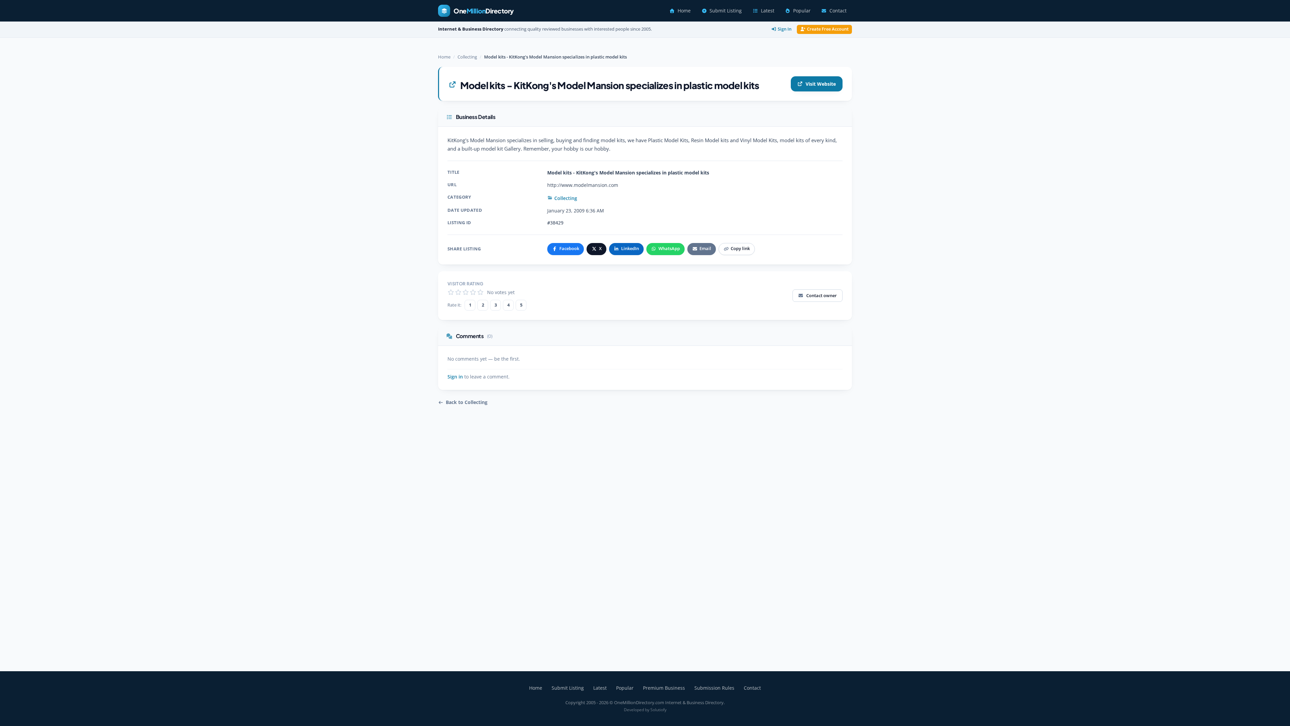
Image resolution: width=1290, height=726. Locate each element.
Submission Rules (714, 688)
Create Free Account (828, 29)
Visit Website (821, 84)
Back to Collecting (466, 402)
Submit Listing (726, 11)
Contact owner (821, 295)
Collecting (467, 57)
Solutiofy (658, 710)
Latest (767, 11)
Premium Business (664, 688)
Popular (802, 11)
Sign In (784, 29)
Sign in (455, 377)
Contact (838, 11)
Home (684, 11)
